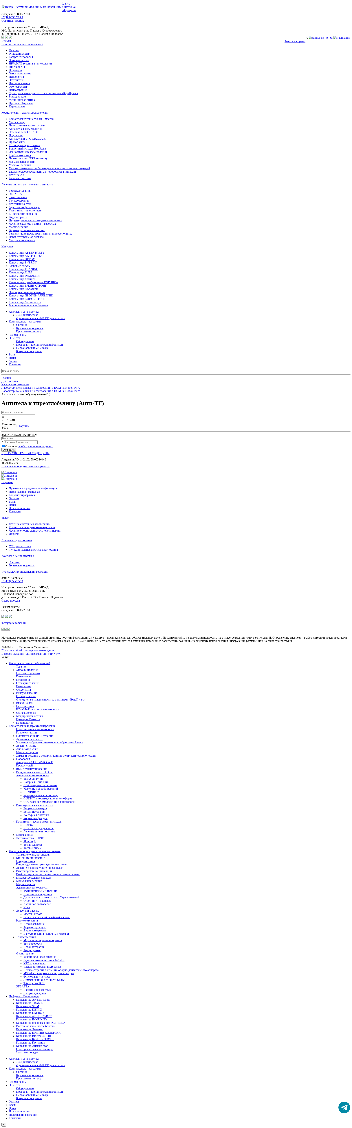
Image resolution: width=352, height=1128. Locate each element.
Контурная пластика (36, 814)
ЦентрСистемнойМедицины (69, 7)
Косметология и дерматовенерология (24, 112)
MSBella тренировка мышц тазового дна (48, 973)
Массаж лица (17, 122)
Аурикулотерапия (34, 930)
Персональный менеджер (32, 347)
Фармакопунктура (34, 927)
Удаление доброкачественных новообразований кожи (42, 171)
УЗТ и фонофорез (34, 963)
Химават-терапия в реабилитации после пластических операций (49, 168)
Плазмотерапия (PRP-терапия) (28, 158)
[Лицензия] (9, 472)
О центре (7, 482)
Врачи (12, 354)
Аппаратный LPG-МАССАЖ (27, 138)
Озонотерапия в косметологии (28, 151)
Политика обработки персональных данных (29, 650)
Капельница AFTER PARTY (27, 252)
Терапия (14, 50)
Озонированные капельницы (27, 292)
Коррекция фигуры (35, 818)
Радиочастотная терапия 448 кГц (44, 960)
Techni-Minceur (32, 844)
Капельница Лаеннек (22, 279)
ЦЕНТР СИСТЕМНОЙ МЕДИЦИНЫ (25, 453)
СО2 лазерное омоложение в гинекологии (49, 801)
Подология (16, 135)
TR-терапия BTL (34, 983)
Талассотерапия (19, 200)
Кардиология (17, 106)
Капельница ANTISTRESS (26, 255)
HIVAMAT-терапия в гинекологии (30, 63)
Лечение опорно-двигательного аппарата (27, 184)
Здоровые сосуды (19, 265)
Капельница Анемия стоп (25, 302)
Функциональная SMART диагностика (40, 318)
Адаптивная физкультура (24, 207)
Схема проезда (10, 600)
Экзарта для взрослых (37, 989)
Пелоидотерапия (33, 946)
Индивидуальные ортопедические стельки (35, 220)
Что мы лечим (17, 334)
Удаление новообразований (40, 788)
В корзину (22, 425)
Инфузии (7, 246)
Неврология (16, 76)
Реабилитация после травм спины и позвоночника (40, 233)
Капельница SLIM (20, 272)
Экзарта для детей (34, 993)
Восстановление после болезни (28, 305)
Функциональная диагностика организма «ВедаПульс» (43, 93)
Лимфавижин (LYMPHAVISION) (44, 979)
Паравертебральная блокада (26, 236)
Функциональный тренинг (40, 890)
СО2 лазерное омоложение (40, 785)
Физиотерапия (18, 197)
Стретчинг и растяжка (37, 900)
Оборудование (25, 341)
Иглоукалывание (19, 83)
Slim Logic (29, 841)
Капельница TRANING (23, 269)
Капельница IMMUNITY (24, 275)
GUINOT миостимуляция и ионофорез (47, 798)
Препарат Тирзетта (21, 103)
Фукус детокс (32, 950)
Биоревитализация (35, 808)
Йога (26, 907)
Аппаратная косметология (25, 128)
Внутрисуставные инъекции (27, 230)
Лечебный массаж (20, 203)
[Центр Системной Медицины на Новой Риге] (32, 6)
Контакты (15, 364)
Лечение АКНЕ (18, 174)
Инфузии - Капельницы (24, 996)
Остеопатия (16, 80)
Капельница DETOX (22, 259)
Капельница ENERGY (23, 262)
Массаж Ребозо (32, 913)
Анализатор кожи (20, 178)
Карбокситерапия (20, 155)
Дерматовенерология (22, 161)
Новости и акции (19, 508)
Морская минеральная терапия (42, 940)
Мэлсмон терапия (20, 165)
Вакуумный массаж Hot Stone (27, 148)
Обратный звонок (12, 20)
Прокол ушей (17, 141)
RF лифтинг (31, 791)
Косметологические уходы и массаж (31, 118)
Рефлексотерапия (19, 190)
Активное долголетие (37, 904)
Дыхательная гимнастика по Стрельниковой (51, 897)
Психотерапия (18, 89)
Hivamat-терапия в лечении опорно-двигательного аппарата (61, 970)
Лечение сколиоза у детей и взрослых (32, 223)
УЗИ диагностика (27, 314)
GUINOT (29, 824)
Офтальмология (19, 60)
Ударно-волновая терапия (39, 956)
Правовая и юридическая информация (40, 344)
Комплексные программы (17, 555)
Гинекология (17, 66)
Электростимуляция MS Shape (42, 966)
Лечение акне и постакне (39, 831)
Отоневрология (18, 86)
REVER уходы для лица (38, 828)
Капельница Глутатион (23, 288)
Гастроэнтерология (21, 56)
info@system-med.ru (13, 622)
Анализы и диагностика (16, 540)
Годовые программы (21, 565)
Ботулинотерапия (34, 811)
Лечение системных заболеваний (22, 44)
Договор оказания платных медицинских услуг (31, 653)
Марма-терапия (18, 226)
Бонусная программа (29, 351)
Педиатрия (15, 70)
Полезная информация (34, 571)
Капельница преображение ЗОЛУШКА (33, 282)
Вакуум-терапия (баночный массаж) (46, 933)
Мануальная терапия (22, 240)
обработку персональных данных (35, 446)
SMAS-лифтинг (33, 778)
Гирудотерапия (18, 217)
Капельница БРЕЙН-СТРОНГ (28, 285)
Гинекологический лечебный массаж (46, 917)
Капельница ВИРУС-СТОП (26, 298)
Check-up (21, 324)
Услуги (6, 40)
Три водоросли (32, 943)
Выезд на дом (17, 96)
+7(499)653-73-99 (12, 17)
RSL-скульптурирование (24, 145)
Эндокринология (19, 53)
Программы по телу (28, 331)
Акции (13, 361)
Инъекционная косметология (27, 125)
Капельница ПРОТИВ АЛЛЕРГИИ (31, 295)
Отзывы (14, 498)
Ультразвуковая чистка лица (40, 795)
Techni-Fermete (32, 847)
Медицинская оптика (22, 99)
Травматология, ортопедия (25, 210)
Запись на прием (295, 41)
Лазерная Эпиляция (35, 782)
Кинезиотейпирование (23, 213)
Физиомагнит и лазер (36, 976)
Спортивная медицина (37, 894)
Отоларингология (20, 73)
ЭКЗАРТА (15, 194)
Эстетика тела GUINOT (24, 132)
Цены (12, 357)
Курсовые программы (29, 328)
